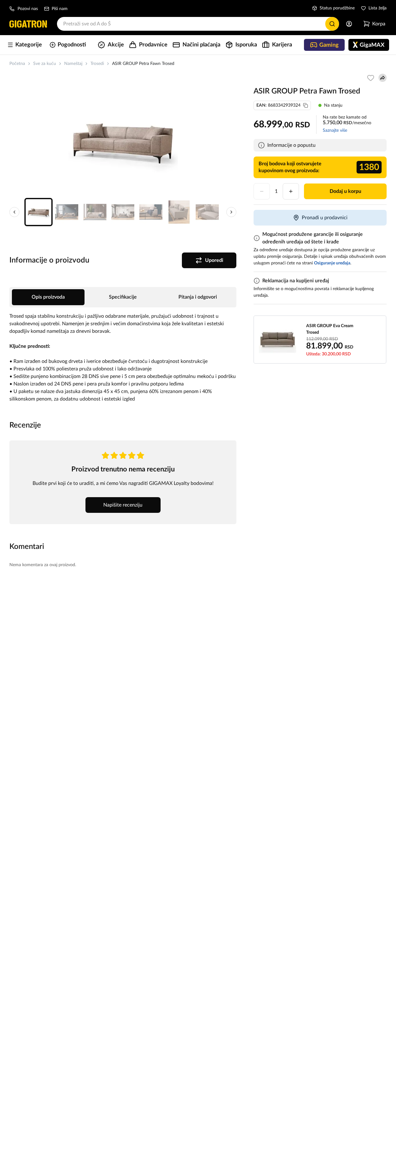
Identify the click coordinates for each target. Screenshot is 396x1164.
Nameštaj (73, 63)
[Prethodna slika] (14, 212)
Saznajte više (335, 130)
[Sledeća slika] (231, 212)
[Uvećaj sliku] (123, 140)
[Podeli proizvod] (382, 78)
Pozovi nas (28, 9)
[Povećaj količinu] (291, 191)
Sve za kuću (44, 63)
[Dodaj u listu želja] (371, 78)
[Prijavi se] (349, 23)
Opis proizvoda (48, 297)
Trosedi (97, 63)
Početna (17, 63)
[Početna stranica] (28, 24)
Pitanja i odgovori (197, 297)
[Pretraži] (332, 24)
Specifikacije (123, 297)
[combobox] (198, 24)
